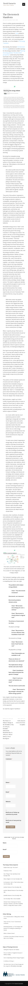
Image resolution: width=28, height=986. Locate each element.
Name (8, 782)
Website (8, 801)
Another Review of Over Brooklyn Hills (12, 887)
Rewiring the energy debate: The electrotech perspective (14, 53)
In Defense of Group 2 (9, 961)
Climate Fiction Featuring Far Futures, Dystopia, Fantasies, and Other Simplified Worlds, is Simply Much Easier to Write (13, 903)
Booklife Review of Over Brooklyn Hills (12, 895)
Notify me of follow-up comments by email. (12, 813)
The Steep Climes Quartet (10, 865)
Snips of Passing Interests (10, 947)
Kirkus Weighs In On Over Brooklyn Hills (13, 879)
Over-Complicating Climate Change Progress (14, 957)
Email (8, 792)
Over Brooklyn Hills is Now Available (12, 898)
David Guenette (9, 3)
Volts (17, 33)
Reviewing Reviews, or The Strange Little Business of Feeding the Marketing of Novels (13, 928)
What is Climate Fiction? (9, 933)
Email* (5, 849)
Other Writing (7, 914)
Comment (9, 759)
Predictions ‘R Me (8, 870)
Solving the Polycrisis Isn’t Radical (11, 949)
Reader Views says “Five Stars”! (11, 867)
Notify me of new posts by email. (13, 821)
